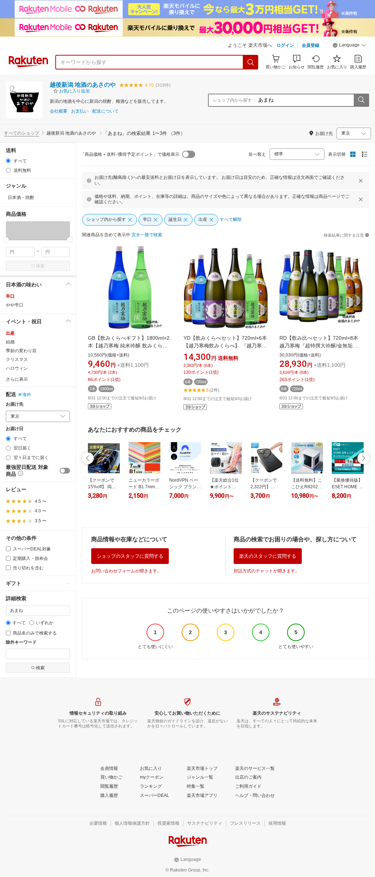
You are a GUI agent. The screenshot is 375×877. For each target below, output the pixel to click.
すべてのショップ (21, 133)
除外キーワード (21, 642)
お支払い (80, 111)
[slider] (6, 239)
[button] (349, 46)
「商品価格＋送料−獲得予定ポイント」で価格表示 (129, 154)
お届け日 (14, 428)
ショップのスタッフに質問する (130, 556)
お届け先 (14, 404)
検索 (40, 265)
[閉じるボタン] (360, 180)
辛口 (10, 296)
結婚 (10, 342)
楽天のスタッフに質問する (267, 556)
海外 (26, 394)
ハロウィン (17, 368)
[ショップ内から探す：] (361, 100)
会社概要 (58, 111)
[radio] (8, 160)
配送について (105, 111)
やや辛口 (14, 305)
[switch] (65, 471)
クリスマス (17, 359)
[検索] (251, 62)
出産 (10, 333)
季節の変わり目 (21, 350)
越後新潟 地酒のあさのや (83, 85)
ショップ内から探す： (234, 100)
